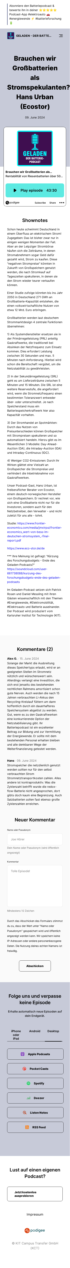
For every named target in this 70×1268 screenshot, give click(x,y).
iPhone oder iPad (16, 1034)
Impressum (35, 1214)
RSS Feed (39, 1127)
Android (34, 1031)
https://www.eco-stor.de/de (26, 548)
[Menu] (61, 35)
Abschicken (35, 966)
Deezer (39, 1098)
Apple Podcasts (39, 1054)
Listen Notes (39, 1112)
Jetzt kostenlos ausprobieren (25, 1194)
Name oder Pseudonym (18, 830)
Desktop (53, 1031)
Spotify (39, 1083)
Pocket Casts (39, 1068)
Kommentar (13, 861)
